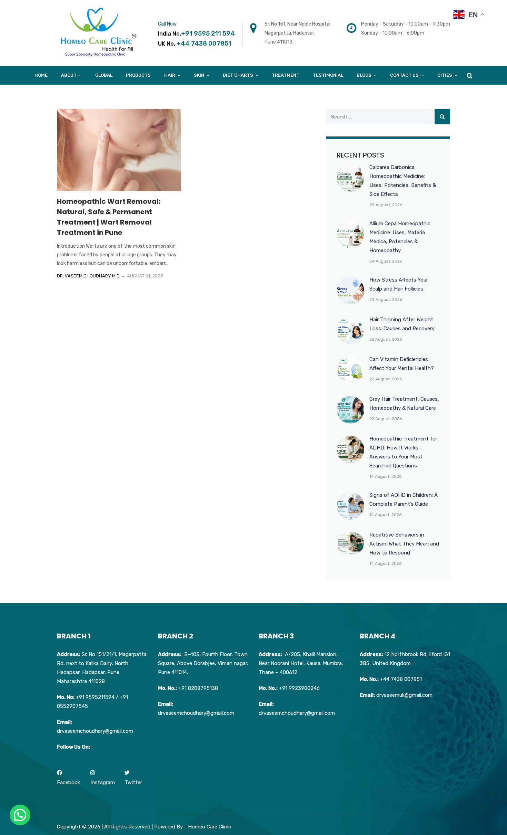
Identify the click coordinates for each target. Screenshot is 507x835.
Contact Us (404, 75)
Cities (444, 75)
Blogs (364, 75)
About (69, 75)
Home (41, 75)
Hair (169, 75)
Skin (199, 75)
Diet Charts (238, 75)
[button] (20, 815)
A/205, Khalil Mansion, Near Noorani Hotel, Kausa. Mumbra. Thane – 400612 (301, 663)
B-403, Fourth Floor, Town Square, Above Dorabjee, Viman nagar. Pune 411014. (203, 663)
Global (103, 75)
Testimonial (328, 75)
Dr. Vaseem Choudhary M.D (88, 275)
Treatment (285, 75)
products (138, 75)
